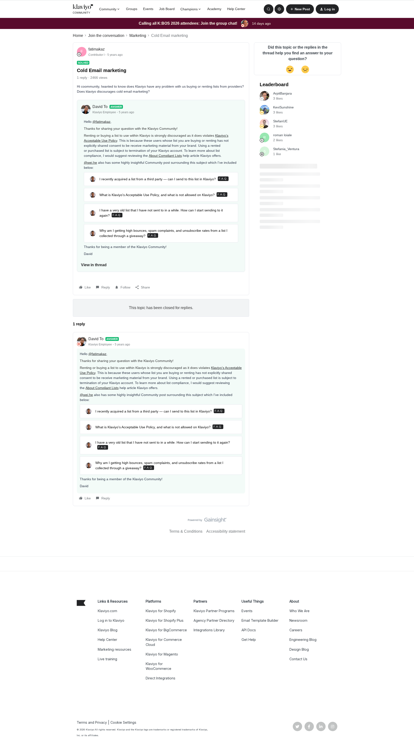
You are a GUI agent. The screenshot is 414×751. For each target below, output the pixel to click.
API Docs (249, 630)
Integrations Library (209, 630)
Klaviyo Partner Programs (214, 611)
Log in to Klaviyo (111, 620)
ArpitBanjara (282, 93)
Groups (131, 9)
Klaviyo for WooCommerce (158, 666)
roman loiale (282, 135)
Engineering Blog (302, 640)
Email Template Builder (260, 620)
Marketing (137, 36)
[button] (300, 9)
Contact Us (298, 659)
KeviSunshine (283, 107)
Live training (107, 659)
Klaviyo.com (107, 611)
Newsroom (298, 620)
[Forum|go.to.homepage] (83, 9)
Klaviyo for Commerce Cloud (164, 642)
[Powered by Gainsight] (207, 521)
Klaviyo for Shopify (161, 611)
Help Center (236, 9)
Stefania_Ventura (286, 149)
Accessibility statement (225, 531)
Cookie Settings (123, 722)
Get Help (249, 640)
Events (148, 9)
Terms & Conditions (185, 531)
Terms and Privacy (92, 722)
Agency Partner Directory (214, 620)
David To (100, 107)
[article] (161, 419)
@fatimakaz (101, 122)
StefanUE (280, 121)
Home (78, 36)
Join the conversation (106, 36)
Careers (295, 630)
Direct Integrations (160, 678)
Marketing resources (114, 649)
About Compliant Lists (165, 156)
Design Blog (299, 649)
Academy (214, 9)
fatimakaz (96, 49)
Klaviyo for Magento (162, 654)
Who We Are (299, 611)
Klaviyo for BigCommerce (166, 630)
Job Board (167, 9)
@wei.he (90, 162)
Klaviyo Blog (107, 630)
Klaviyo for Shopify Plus (165, 620)
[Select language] (279, 9)
